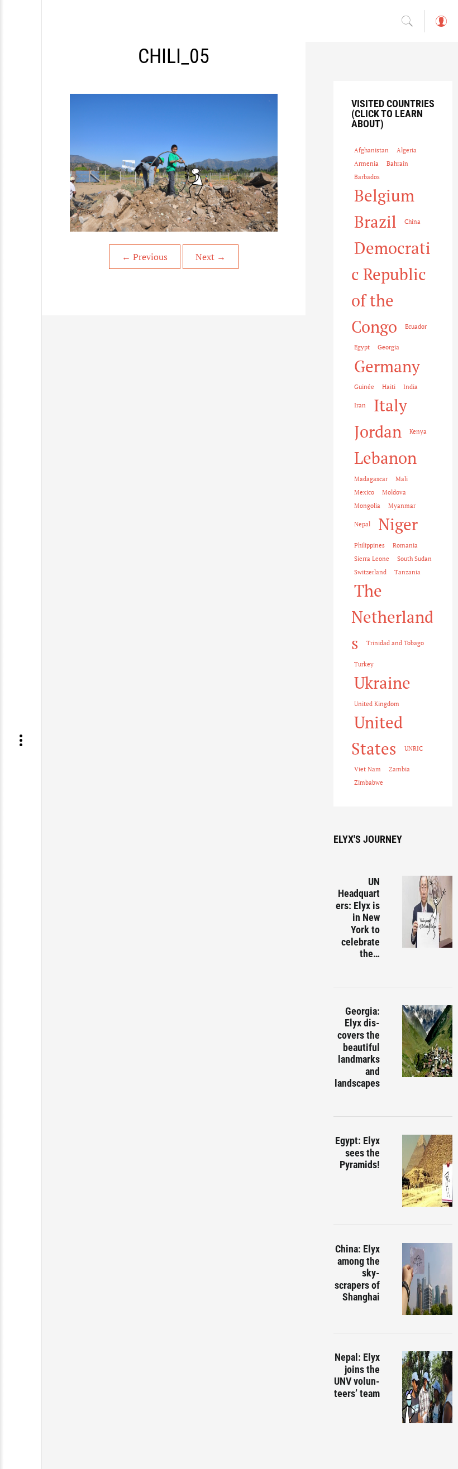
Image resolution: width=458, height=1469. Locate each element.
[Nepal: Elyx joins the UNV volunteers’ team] (427, 1387)
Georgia (388, 347)
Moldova (394, 492)
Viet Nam (367, 769)
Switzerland (370, 572)
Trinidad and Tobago (395, 643)
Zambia (399, 769)
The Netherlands (392, 617)
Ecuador (416, 326)
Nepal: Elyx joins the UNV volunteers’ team (357, 1375)
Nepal (362, 524)
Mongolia (367, 506)
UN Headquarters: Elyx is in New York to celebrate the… (358, 918)
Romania (405, 545)
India (410, 387)
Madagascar (371, 479)
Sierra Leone (371, 559)
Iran (360, 405)
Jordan (378, 431)
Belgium (384, 195)
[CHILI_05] (174, 163)
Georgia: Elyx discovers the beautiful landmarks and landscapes (357, 1047)
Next (210, 257)
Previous (145, 257)
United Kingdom (376, 704)
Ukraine (382, 682)
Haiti (388, 387)
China (412, 221)
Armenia (366, 163)
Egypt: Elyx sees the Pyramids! (357, 1152)
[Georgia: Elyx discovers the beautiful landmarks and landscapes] (427, 1041)
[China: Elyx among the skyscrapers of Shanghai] (427, 1279)
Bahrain (397, 163)
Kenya (418, 431)
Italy (390, 405)
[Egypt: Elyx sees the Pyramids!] (427, 1171)
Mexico (364, 492)
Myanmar (402, 506)
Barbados (367, 177)
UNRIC (413, 748)
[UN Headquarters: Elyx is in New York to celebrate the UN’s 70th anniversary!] (427, 912)
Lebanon (385, 457)
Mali (401, 479)
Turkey (364, 664)
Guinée (364, 387)
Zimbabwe (368, 782)
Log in (441, 26)
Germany (387, 366)
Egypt (362, 347)
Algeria (407, 150)
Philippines (369, 545)
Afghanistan (371, 150)
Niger (398, 524)
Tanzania (407, 572)
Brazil (375, 221)
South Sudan (414, 559)
